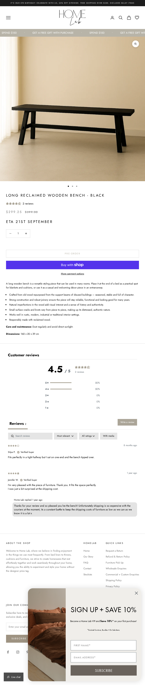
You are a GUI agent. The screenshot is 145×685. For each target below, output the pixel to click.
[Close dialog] (136, 593)
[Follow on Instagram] (18, 652)
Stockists (87, 574)
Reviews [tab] (17, 423)
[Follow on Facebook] (8, 652)
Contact (87, 568)
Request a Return (114, 551)
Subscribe (19, 638)
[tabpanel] (72, 476)
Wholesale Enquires (116, 568)
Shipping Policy (114, 580)
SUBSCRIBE (104, 670)
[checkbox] (108, 436)
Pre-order (72, 253)
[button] (72, 383)
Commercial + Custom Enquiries (122, 574)
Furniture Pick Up (114, 562)
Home (86, 551)
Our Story (88, 556)
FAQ (85, 562)
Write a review (127, 422)
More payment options (72, 273)
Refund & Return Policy (118, 556)
